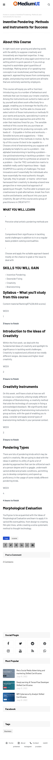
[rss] (32, 651)
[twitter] (20, 643)
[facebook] (8, 643)
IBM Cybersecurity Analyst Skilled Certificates (30, 695)
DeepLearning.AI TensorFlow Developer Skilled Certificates (32, 683)
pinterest (16, 746)
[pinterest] (44, 643)
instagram (28, 746)
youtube (38, 746)
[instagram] (8, 651)
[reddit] (32, 643)
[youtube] (20, 651)
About (23, 743)
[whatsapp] (44, 651)
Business (7, 731)
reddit (45, 743)
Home (5, 14)
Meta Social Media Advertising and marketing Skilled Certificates (30, 672)
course (11, 14)
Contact (36, 743)
